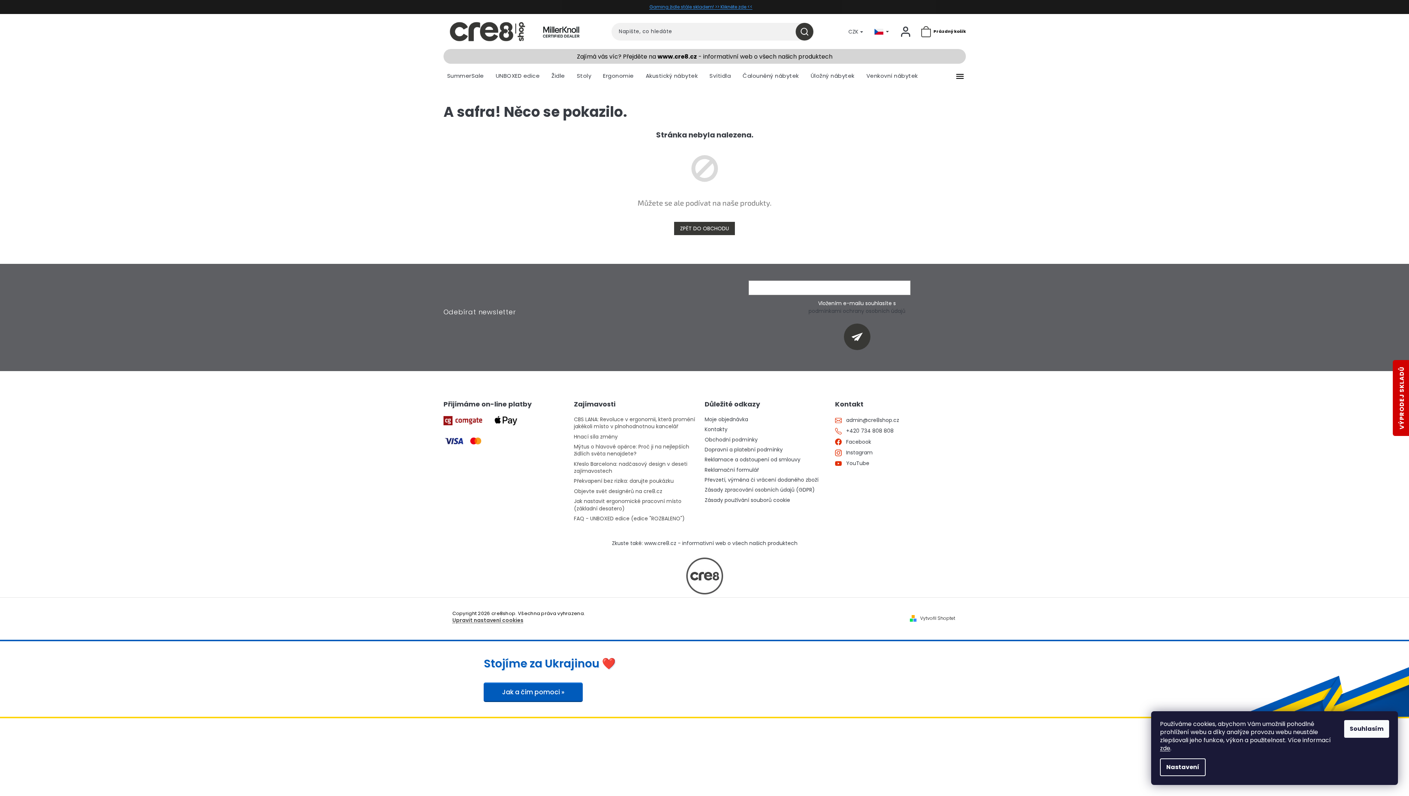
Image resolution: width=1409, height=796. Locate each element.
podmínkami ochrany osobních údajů (857, 311)
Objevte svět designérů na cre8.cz (618, 491)
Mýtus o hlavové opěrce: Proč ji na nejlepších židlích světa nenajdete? (631, 450)
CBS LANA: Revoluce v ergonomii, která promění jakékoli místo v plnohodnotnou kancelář (634, 423)
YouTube (857, 463)
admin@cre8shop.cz (872, 420)
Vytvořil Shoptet (937, 618)
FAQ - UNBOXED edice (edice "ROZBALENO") (629, 518)
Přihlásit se (859, 336)
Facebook (858, 442)
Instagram (859, 452)
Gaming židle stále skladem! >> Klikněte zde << (701, 7)
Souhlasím (1367, 729)
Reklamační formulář (732, 470)
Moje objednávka (726, 419)
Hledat (807, 31)
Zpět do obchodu (704, 228)
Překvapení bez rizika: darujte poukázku (624, 481)
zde (1165, 748)
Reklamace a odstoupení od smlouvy (752, 459)
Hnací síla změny (596, 436)
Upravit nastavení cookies (487, 620)
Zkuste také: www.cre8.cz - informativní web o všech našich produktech (705, 543)
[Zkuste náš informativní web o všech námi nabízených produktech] (704, 576)
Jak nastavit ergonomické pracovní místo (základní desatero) (627, 505)
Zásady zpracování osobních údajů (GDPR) (760, 489)
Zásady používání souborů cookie (747, 500)
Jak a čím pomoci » (533, 692)
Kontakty (716, 429)
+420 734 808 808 (870, 430)
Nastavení (1182, 767)
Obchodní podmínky (731, 439)
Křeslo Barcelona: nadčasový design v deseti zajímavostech (630, 468)
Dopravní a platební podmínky (744, 449)
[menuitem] (466, 75)
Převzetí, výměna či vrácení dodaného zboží (762, 479)
